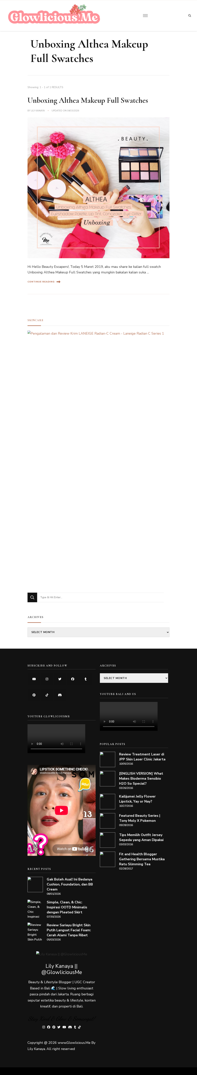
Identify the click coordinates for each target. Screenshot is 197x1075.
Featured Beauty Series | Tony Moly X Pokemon (139, 818)
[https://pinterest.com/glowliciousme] (34, 695)
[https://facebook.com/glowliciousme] (73, 679)
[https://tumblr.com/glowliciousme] (85, 679)
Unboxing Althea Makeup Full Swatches (88, 100)
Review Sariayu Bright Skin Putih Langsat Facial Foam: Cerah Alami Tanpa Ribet (69, 930)
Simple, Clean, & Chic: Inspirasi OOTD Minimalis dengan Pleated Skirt (67, 907)
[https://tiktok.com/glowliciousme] (47, 695)
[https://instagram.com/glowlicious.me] (47, 679)
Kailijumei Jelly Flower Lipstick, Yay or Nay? (137, 799)
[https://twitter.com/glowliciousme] (60, 679)
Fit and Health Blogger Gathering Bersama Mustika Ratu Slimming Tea (142, 859)
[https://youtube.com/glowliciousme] (34, 679)
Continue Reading (41, 281)
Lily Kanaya (38, 110)
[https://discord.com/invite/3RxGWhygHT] (60, 695)
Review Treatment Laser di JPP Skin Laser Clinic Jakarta (142, 757)
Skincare (35, 320)
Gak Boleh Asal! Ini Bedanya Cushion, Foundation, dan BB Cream (70, 884)
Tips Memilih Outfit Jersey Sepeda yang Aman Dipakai (141, 837)
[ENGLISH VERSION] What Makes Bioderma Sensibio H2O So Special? (141, 778)
